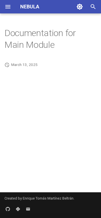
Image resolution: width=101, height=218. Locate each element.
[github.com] (7, 209)
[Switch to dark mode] (79, 6)
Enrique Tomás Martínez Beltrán (48, 198)
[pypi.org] (17, 209)
